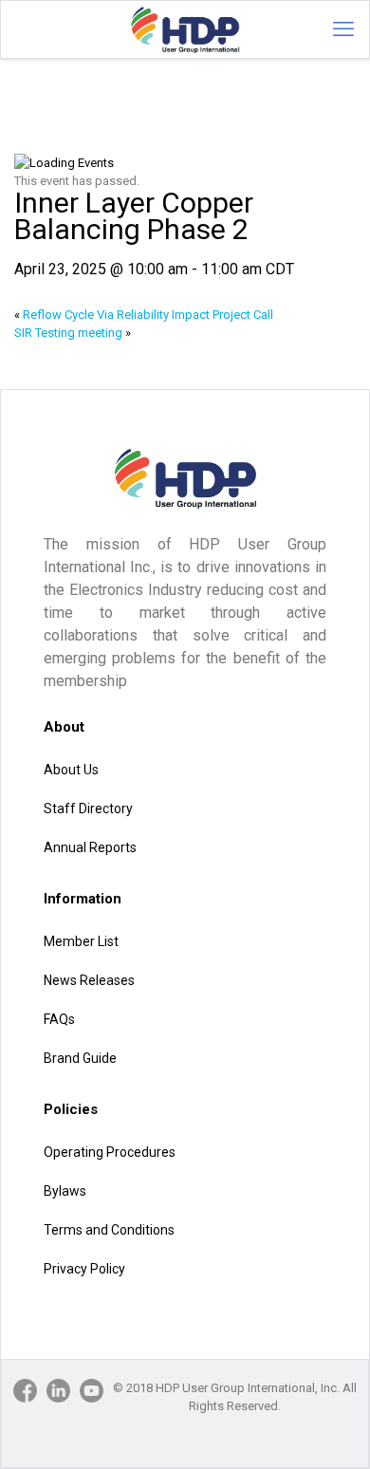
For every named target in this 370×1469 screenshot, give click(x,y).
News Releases (89, 980)
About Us (71, 769)
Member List (81, 941)
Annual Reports (90, 847)
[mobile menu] (343, 29)
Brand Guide (80, 1058)
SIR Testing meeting (72, 332)
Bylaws (65, 1191)
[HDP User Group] (185, 29)
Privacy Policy (84, 1268)
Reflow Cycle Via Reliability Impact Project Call (143, 314)
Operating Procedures (110, 1152)
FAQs (59, 1019)
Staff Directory (88, 808)
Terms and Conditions (109, 1229)
